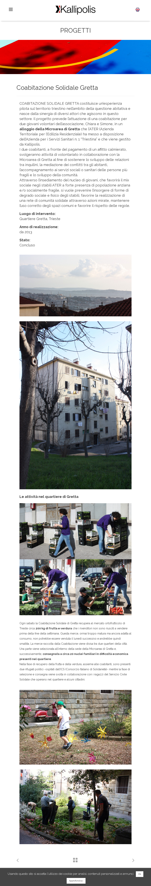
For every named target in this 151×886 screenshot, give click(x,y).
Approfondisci (76, 881)
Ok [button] (139, 874)
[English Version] (137, 10)
